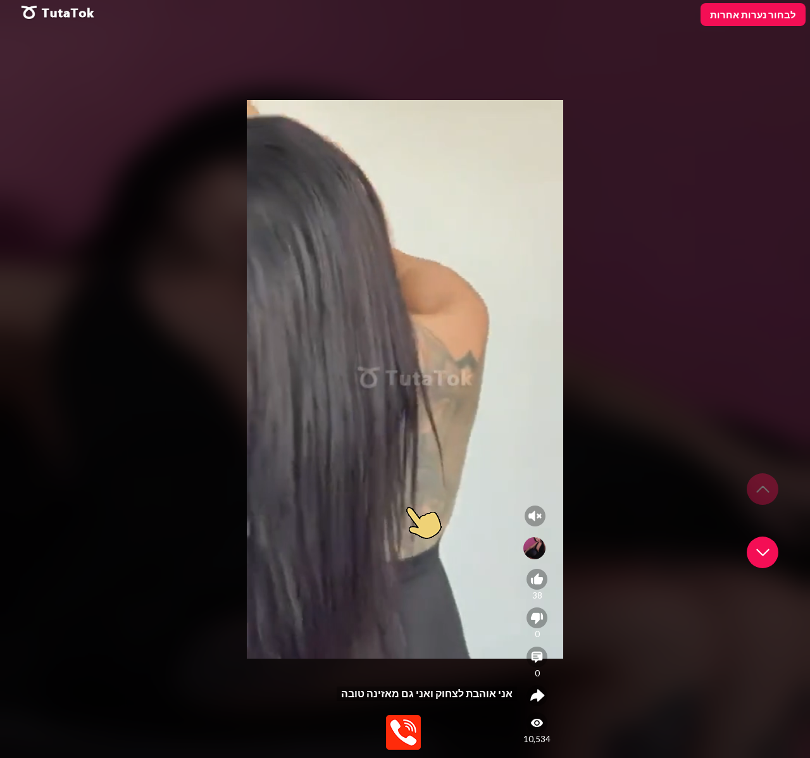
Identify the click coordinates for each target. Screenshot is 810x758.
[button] (762, 552)
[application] (405, 379)
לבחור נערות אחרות (753, 14)
